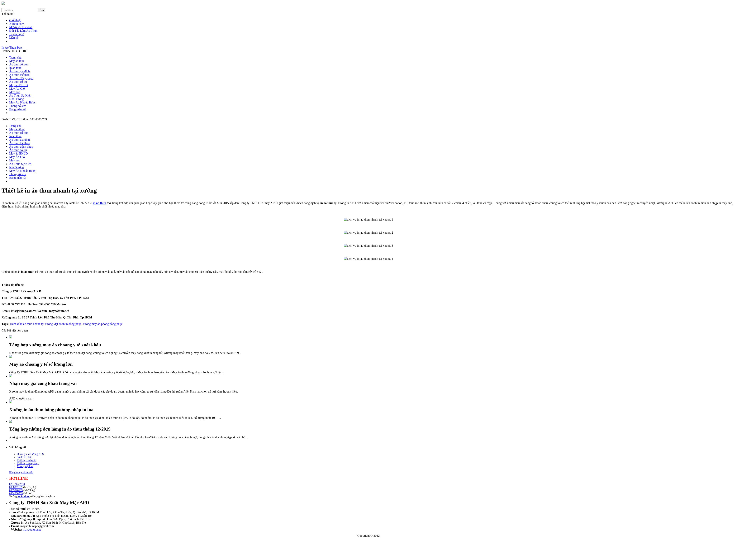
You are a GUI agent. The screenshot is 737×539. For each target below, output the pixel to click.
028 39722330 (17, 484)
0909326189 (16, 490)
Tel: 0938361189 (12, 6)
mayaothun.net (32, 529)
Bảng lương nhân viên (21, 472)
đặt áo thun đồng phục (67, 324)
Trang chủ (15, 57)
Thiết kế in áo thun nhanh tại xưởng (31, 324)
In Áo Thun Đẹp (12, 47)
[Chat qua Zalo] (728, 504)
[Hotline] (3, 3)
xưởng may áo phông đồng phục (102, 324)
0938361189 (15, 487)
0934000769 (16, 493)
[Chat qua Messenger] (728, 513)
